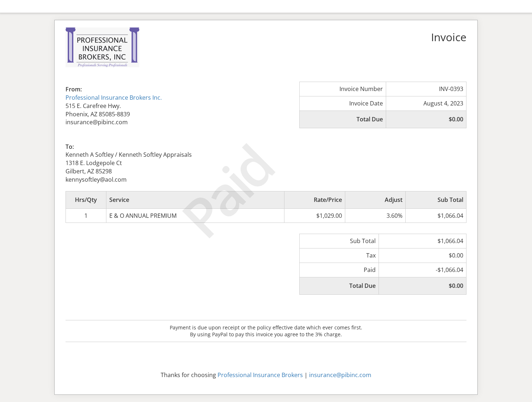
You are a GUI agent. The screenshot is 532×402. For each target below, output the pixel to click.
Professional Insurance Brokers (260, 375)
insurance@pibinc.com (340, 375)
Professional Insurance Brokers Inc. (114, 97)
